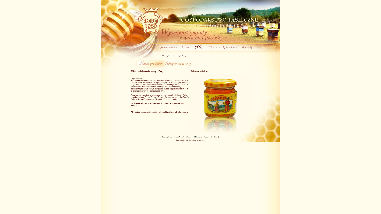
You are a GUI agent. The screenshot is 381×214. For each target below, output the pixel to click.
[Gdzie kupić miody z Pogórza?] (231, 50)
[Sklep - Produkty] (199, 50)
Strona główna (167, 56)
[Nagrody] (214, 50)
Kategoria (185, 56)
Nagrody (189, 137)
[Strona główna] (169, 50)
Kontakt (206, 137)
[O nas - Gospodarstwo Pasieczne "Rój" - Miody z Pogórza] (186, 50)
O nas (176, 137)
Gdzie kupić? (198, 137)
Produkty (177, 56)
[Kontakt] (246, 50)
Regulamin (214, 137)
